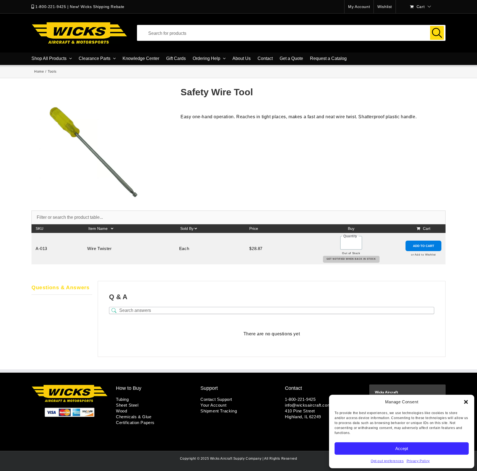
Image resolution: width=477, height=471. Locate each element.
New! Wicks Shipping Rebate (97, 6)
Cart (426, 228)
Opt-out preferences (387, 461)
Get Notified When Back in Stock (351, 259)
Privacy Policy (418, 461)
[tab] (61, 288)
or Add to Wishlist (423, 254)
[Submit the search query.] (437, 33)
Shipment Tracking (218, 411)
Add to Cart (423, 246)
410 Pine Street (300, 411)
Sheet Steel (127, 405)
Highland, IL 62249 (303, 416)
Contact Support (216, 399)
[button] (466, 402)
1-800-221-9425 (50, 6)
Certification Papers (135, 422)
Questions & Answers (60, 287)
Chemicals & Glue (134, 416)
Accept (401, 448)
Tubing (122, 399)
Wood (121, 411)
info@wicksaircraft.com (308, 405)
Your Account (213, 405)
